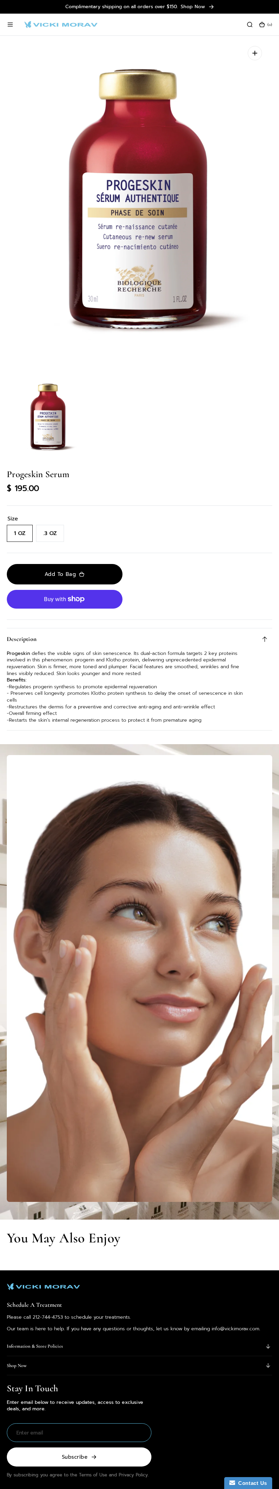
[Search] (249, 24)
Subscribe (74, 1457)
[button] (10, 24)
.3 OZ (53, 535)
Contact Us (251, 1483)
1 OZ (23, 535)
